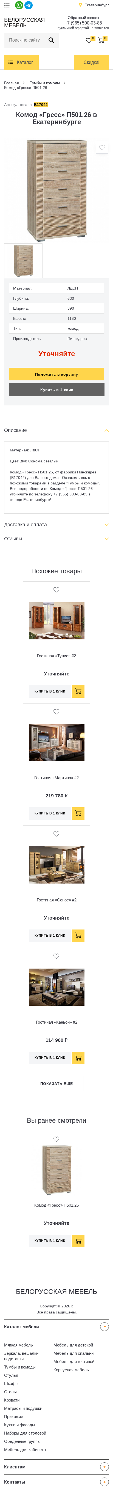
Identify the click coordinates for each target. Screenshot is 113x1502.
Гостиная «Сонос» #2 (57, 900)
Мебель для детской (73, 1345)
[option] (56, 190)
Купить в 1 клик (56, 390)
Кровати (11, 1400)
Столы (10, 1391)
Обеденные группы (22, 1441)
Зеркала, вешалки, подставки (21, 1356)
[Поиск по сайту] (51, 40)
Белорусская (23, 22)
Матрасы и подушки (23, 1408)
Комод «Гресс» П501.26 (56, 1205)
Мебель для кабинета (25, 1449)
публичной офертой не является (83, 28)
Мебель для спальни (73, 1353)
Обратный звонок (83, 17)
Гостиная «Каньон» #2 (56, 1022)
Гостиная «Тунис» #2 (56, 655)
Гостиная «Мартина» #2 (56, 777)
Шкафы (11, 1383)
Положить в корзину (56, 374)
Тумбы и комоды (20, 1367)
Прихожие (13, 1416)
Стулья (11, 1375)
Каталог (25, 62)
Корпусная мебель (71, 1369)
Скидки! (91, 62)
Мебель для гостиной (73, 1361)
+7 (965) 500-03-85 (83, 23)
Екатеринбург (96, 5)
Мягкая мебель (18, 1345)
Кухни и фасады (19, 1424)
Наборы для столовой (25, 1433)
